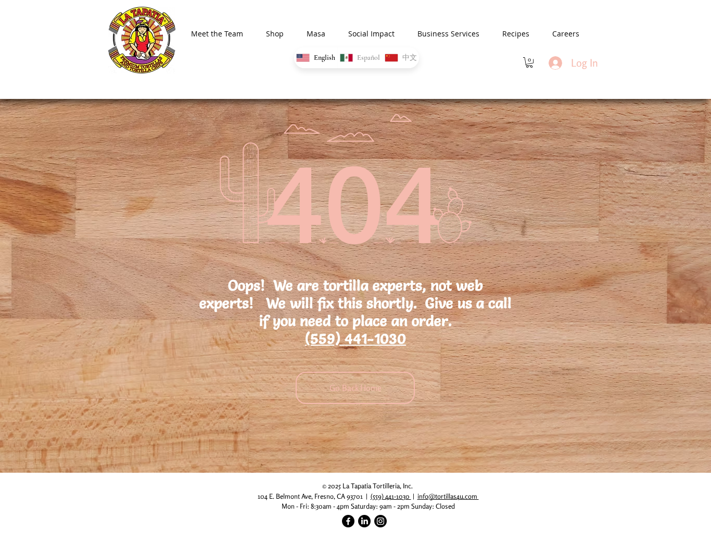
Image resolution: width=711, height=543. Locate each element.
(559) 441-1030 (355, 338)
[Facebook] (348, 521)
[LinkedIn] (364, 521)
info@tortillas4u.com (448, 496)
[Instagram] (380, 521)
